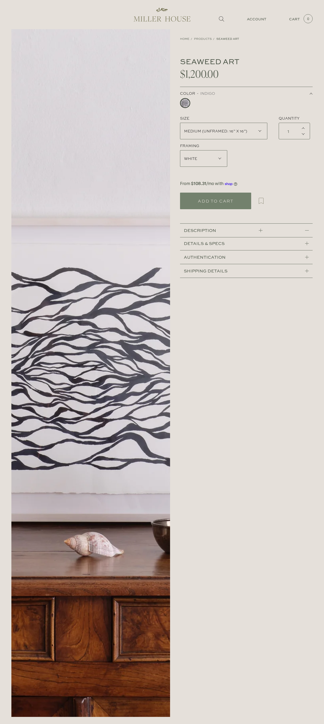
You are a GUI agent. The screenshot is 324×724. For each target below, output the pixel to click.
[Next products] (168, 373)
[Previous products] (12, 373)
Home (185, 39)
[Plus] (304, 128)
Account (256, 19)
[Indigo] (185, 103)
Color (187, 93)
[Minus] (304, 134)
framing (189, 145)
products (203, 39)
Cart (299, 19)
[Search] (221, 19)
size (184, 118)
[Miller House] (162, 15)
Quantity (289, 118)
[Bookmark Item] (261, 201)
